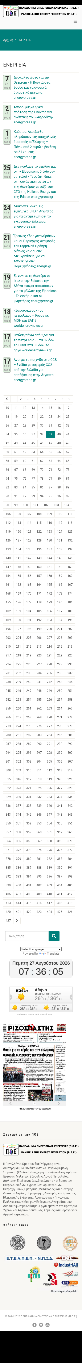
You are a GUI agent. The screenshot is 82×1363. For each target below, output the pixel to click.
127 (18, 540)
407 (18, 894)
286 (70, 735)
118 (70, 522)
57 (67, 452)
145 (59, 558)
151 (49, 567)
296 (28, 752)
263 (49, 708)
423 (39, 912)
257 (59, 699)
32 (59, 425)
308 (8, 770)
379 (18, 858)
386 (18, 867)
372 (18, 850)
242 (49, 682)
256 (49, 699)
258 (70, 699)
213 (39, 646)
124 (59, 531)
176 (18, 602)
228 (49, 664)
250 (59, 690)
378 (8, 858)
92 (24, 496)
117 (59, 522)
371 (8, 850)
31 (50, 425)
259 (8, 708)
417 (49, 903)
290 (39, 744)
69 (33, 469)
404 (59, 885)
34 (7, 434)
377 (70, 850)
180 (59, 602)
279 (70, 726)
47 (50, 443)
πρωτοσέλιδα (27, 1109)
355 (59, 823)
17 (67, 407)
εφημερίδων (45, 1109)
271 (59, 717)
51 (16, 452)
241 (39, 682)
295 (18, 752)
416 (39, 903)
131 (59, 540)
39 (50, 434)
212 (28, 646)
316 (18, 779)
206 (39, 637)
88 (59, 487)
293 (70, 744)
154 (8, 575)
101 (35, 505)
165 (49, 584)
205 (28, 637)
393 (18, 876)
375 (49, 850)
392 (8, 876)
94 (42, 496)
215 (59, 646)
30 (42, 425)
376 (59, 850)
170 (28, 593)
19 (16, 416)
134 (18, 549)
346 (39, 814)
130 (49, 540)
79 (50, 478)
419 (70, 903)
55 (50, 452)
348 (59, 814)
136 (39, 549)
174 (70, 593)
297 (39, 752)
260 (18, 708)
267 (18, 717)
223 (70, 655)
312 (49, 770)
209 (70, 637)
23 (50, 416)
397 (59, 876)
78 (42, 478)
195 (70, 620)
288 (18, 744)
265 (70, 708)
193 (49, 620)
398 (70, 876)
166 (59, 584)
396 (49, 876)
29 (33, 425)
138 (59, 549)
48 (59, 443)
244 (70, 682)
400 (18, 885)
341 (59, 805)
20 (24, 416)
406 (8, 894)
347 (49, 814)
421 (18, 912)
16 (59, 407)
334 (59, 797)
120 (18, 531)
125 (70, 531)
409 (39, 894)
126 (8, 540)
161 (8, 584)
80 (59, 478)
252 (8, 699)
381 (39, 858)
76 (24, 478)
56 (59, 452)
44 (24, 443)
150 (39, 567)
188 (70, 611)
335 (70, 797)
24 (59, 416)
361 (49, 832)
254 (28, 699)
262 (39, 708)
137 (49, 549)
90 (7, 496)
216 (70, 646)
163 (28, 584)
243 (59, 682)
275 (28, 726)
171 (39, 593)
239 (18, 682)
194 (59, 620)
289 (28, 744)
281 (18, 735)
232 (18, 673)
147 (8, 567)
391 (70, 867)
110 (59, 514)
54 (42, 452)
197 (18, 629)
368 (49, 841)
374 (39, 850)
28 (24, 425)
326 (49, 788)
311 (39, 770)
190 (18, 620)
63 (50, 461)
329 (8, 797)
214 (49, 646)
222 (59, 655)
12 (24, 407)
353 (39, 823)
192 (39, 620)
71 (50, 469)
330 (18, 797)
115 (39, 522)
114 (28, 522)
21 (33, 416)
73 (67, 469)
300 (70, 752)
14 (42, 407)
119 (8, 531)
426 (70, 912)
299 (59, 752)
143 (39, 558)
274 (18, 726)
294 (8, 752)
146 (70, 558)
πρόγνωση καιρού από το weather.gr (34, 1014)
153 (70, 567)
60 (24, 461)
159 (59, 575)
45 (33, 443)
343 (8, 814)
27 (16, 425)
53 (33, 452)
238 (8, 682)
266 (8, 717)
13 (33, 407)
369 (59, 841)
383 (59, 858)
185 (39, 611)
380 (28, 858)
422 (28, 912)
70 (42, 469)
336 (8, 805)
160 (70, 575)
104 (66, 505)
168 (8, 593)
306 (59, 761)
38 (42, 434)
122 (39, 531)
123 (49, 531)
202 (70, 629)
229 (59, 664)
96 (59, 496)
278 (59, 726)
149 (28, 567)
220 (39, 655)
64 (59, 461)
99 (16, 505)
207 (49, 637)
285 (59, 735)
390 (59, 867)
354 (49, 823)
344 (18, 814)
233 (28, 673)
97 (67, 496)
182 (8, 611)
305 (49, 761)
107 (28, 514)
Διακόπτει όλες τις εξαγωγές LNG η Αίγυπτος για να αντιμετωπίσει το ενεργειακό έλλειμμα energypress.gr (33, 216)
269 (39, 717)
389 (49, 867)
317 (28, 779)
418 (59, 903)
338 (28, 805)
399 (8, 885)
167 (70, 584)
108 (39, 514)
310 (28, 770)
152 (59, 567)
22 (42, 416)
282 (28, 735)
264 (59, 708)
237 (70, 673)
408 (28, 894)
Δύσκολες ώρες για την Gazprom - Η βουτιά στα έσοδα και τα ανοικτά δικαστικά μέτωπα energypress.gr (32, 87)
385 (8, 867)
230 (70, 664)
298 (49, 752)
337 (18, 805)
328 (70, 788)
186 (49, 611)
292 (59, 744)
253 (18, 699)
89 (67, 487)
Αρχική (8, 40)
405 (70, 885)
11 (16, 407)
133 (8, 549)
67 (16, 469)
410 (49, 894)
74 (7, 478)
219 (28, 655)
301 (8, 761)
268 (28, 717)
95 (50, 496)
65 (67, 461)
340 (49, 805)
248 (39, 690)
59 (16, 461)
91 (16, 496)
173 (59, 593)
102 (46, 505)
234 (39, 673)
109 (49, 514)
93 (33, 496)
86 (42, 487)
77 (33, 478)
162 (18, 584)
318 (39, 779)
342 (70, 805)
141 (18, 558)
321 (70, 779)
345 (28, 814)
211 (18, 646)
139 (70, 549)
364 (8, 841)
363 (70, 832)
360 (39, 832)
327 (59, 788)
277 (49, 726)
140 (8, 558)
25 (67, 416)
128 (28, 540)
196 (8, 629)
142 (28, 558)
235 (49, 673)
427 (8, 920)
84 (24, 487)
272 (70, 717)
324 (28, 788)
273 (8, 726)
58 (7, 461)
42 (7, 443)
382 (49, 858)
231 (8, 673)
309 (18, 770)
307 (70, 761)
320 (59, 779)
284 (49, 735)
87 (50, 487)
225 (18, 664)
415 (28, 903)
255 (39, 699)
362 (59, 832)
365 (18, 841)
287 (8, 744)
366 (28, 841)
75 (16, 478)
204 (18, 637)
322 (8, 788)
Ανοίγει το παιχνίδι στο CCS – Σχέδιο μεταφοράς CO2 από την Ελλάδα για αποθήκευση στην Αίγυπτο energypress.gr (35, 370)
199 (39, 629)
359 (28, 832)
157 (39, 575)
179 (49, 602)
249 (49, 690)
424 (49, 912)
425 (59, 912)
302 (18, 761)
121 (28, 531)
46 (42, 443)
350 (8, 823)
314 (70, 770)
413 (8, 903)
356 (70, 823)
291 (49, 744)
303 (28, 761)
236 (59, 673)
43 (16, 443)
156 (28, 575)
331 (28, 797)
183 (18, 611)
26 (7, 425)
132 (70, 540)
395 (39, 876)
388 (39, 867)
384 (70, 858)
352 (28, 823)
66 (7, 469)
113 (18, 522)
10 (7, 407)
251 (70, 690)
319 (49, 779)
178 (39, 602)
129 (39, 540)
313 (59, 770)
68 (24, 469)
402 (39, 885)
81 (67, 478)
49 (67, 443)
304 (39, 761)
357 (8, 832)
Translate (53, 953)
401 (28, 885)
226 (28, 664)
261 (28, 708)
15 (50, 407)
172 (49, 593)
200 (49, 629)
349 (70, 814)
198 (28, 629)
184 (28, 611)
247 (28, 690)
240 (28, 682)
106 (18, 514)
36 (24, 434)
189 (8, 620)
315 (8, 779)
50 (7, 452)
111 (70, 514)
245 (8, 690)
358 (18, 832)
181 (70, 602)
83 (16, 487)
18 (7, 416)
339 (39, 805)
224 (8, 664)
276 (39, 726)
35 (16, 434)
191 (28, 620)
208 (59, 637)
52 (24, 452)
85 (33, 487)
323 (18, 788)
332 (39, 797)
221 (49, 655)
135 (28, 549)
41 (67, 434)
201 (59, 629)
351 (18, 823)
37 (33, 434)
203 (8, 637)
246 (18, 690)
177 (28, 602)
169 (18, 593)
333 (49, 797)
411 (59, 894)
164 (39, 584)
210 (8, 646)
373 (28, 850)
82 (7, 487)
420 (8, 912)
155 (18, 575)
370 (70, 841)
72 (59, 469)
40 (59, 434)
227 (39, 664)
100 (25, 505)
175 (8, 602)
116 (49, 522)
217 (8, 655)
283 (39, 735)
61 (33, 461)
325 (39, 788)
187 (59, 611)
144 (49, 558)
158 (49, 575)
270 (49, 717)
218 (18, 655)
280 (8, 735)
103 (56, 505)
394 (28, 876)
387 (28, 867)
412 (70, 894)
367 (39, 841)
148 (18, 567)
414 (18, 903)
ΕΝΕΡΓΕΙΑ (24, 40)
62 (42, 461)
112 (8, 522)
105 (8, 514)
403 (49, 885)
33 (67, 425)
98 (7, 505)
